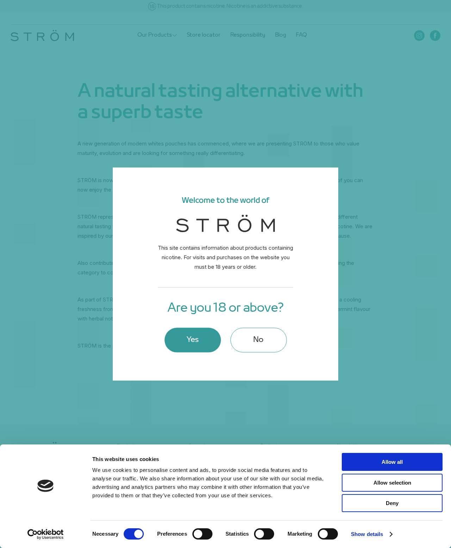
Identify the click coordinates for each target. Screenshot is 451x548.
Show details (367, 534)
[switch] (202, 534)
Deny (392, 503)
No (258, 340)
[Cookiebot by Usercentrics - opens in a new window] (45, 534)
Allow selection (392, 483)
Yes (192, 340)
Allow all (392, 462)
